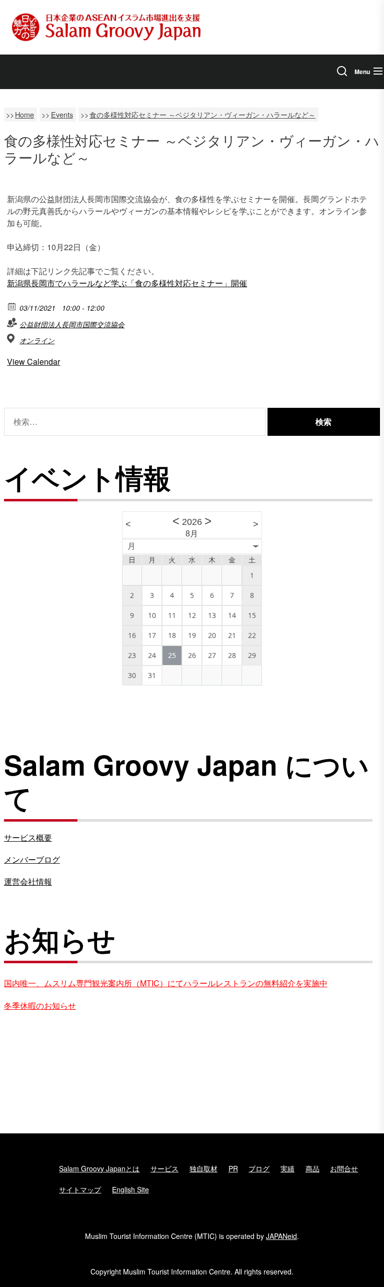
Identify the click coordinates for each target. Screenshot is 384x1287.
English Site (130, 1189)
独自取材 (204, 1168)
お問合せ (344, 1168)
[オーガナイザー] (12, 322)
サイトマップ (80, 1189)
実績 (287, 1168)
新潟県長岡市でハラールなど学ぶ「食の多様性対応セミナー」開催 (127, 283)
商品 (313, 1168)
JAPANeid (281, 1236)
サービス (164, 1168)
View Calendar (33, 361)
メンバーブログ (32, 859)
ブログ (259, 1168)
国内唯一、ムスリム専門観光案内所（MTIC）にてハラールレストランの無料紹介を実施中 (166, 983)
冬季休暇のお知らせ (40, 1005)
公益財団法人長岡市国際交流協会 (72, 324)
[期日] (12, 306)
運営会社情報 (28, 881)
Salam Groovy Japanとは (99, 1168)
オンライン (37, 340)
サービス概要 (28, 837)
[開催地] (12, 338)
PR (233, 1168)
